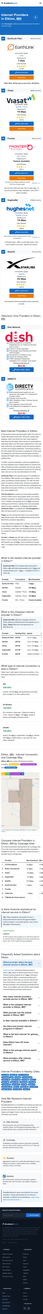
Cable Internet (6, 1264)
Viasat (4, 592)
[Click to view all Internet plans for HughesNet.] (21, 207)
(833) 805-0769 (22, 123)
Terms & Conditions (12, 1242)
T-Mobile (25, 1273)
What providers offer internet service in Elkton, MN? (17, 1059)
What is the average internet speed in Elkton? (19, 1051)
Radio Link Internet (12, 868)
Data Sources (6, 1302)
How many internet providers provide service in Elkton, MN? (17, 997)
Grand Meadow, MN (7, 1077)
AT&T (24, 1260)
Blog (3, 1293)
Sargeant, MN (6, 1080)
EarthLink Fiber (8, 583)
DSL (18, 156)
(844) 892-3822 (22, 369)
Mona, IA (16, 1087)
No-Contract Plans (7, 1276)
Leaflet (3, 830)
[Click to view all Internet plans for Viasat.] (21, 98)
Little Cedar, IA (17, 1089)
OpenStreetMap (15, 830)
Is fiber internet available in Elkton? (20, 1020)
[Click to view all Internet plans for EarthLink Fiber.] (21, 47)
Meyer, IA (33, 1080)
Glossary (5, 1299)
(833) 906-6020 (22, 72)
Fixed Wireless (15, 774)
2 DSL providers (13, 764)
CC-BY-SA (28, 830)
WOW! (25, 1280)
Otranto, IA (26, 1089)
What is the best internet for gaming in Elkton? (20, 1035)
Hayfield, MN (24, 1087)
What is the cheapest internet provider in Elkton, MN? (17, 1005)
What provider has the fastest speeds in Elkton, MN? (17, 1013)
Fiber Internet (6, 1257)
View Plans (22, 77)
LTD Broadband (11, 864)
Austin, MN (25, 1080)
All (22, 774)
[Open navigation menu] (40, 3)
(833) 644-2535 (22, 232)
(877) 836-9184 (22, 291)
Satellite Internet (7, 1273)
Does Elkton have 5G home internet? (16, 1043)
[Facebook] (24, 1308)
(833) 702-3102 (22, 417)
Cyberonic (9, 893)
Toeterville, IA (34, 1087)
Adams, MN (13, 1075)
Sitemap (4, 1309)
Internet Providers (7, 1254)
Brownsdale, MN (27, 1077)
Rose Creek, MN (23, 1075)
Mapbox (4, 831)
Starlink (5, 588)
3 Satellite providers (10, 768)
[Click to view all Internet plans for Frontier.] (21, 147)
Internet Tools (6, 1296)
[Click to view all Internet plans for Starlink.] (21, 262)
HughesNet (6, 596)
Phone (25, 107)
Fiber (21, 55)
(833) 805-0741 (22, 173)
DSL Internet (6, 1267)
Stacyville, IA (16, 1084)
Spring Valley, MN (7, 1087)
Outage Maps (6, 1306)
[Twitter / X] (28, 1308)
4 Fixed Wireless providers (28, 764)
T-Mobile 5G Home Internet (15, 897)
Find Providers (34, 1215)
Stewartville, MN (6, 1089)
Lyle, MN (24, 1084)
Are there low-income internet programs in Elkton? (17, 1027)
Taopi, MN (17, 1077)
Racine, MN (5, 1082)
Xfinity (25, 1257)
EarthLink (26, 1254)
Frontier (5, 600)
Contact (25, 1299)
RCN (24, 1276)
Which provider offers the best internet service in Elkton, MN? (18, 963)
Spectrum (26, 1264)
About (24, 1293)
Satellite (19, 107)
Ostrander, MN (6, 1084)
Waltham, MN (14, 1082)
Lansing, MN (23, 1082)
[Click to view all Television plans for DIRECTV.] (19, 387)
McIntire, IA (31, 1084)
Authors (25, 1296)
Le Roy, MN (32, 1082)
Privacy (4, 1242)
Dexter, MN (5, 1075)
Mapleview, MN (16, 1080)
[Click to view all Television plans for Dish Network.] (19, 336)
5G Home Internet (7, 1260)
